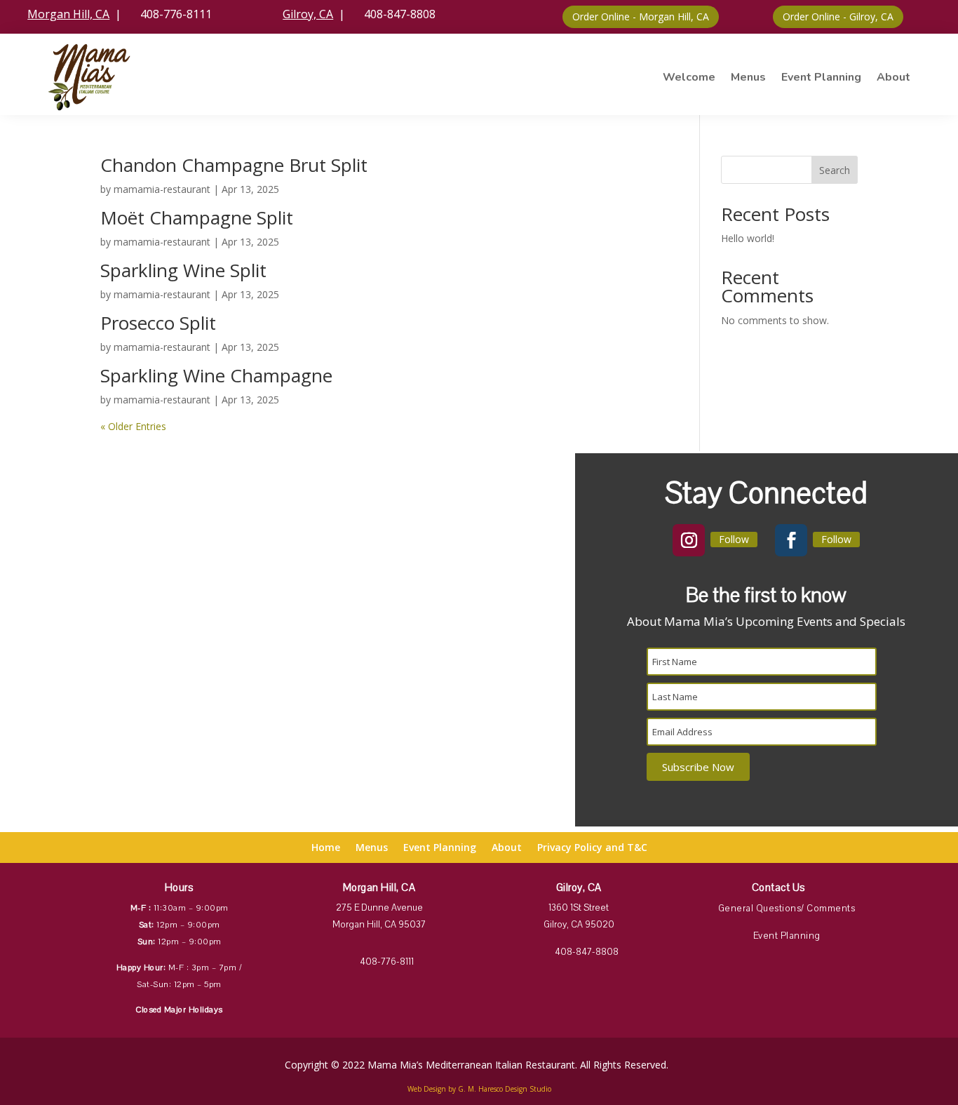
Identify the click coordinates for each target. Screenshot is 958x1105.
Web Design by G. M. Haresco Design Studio (479, 1089)
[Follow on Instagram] (689, 540)
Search (834, 170)
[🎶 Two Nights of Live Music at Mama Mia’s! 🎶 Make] (287, 557)
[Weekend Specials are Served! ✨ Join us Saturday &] (56, 623)
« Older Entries (133, 426)
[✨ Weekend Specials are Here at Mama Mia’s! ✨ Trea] (172, 623)
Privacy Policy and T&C (592, 848)
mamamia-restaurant (162, 189)
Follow (734, 539)
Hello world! (747, 238)
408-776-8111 (168, 14)
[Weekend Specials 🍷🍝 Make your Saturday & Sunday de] (287, 491)
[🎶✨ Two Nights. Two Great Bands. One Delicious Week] (518, 623)
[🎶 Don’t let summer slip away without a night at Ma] (518, 557)
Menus (748, 77)
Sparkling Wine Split (183, 270)
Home (325, 848)
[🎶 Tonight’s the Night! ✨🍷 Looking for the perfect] (287, 623)
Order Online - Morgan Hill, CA (640, 16)
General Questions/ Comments (787, 908)
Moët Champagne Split (196, 217)
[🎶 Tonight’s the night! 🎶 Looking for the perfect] (402, 623)
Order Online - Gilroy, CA (838, 16)
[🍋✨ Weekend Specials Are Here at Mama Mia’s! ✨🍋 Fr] (56, 557)
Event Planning (821, 77)
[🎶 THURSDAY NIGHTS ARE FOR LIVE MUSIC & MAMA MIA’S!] (402, 491)
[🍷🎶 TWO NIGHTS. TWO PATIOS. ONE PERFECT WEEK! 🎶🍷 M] (172, 491)
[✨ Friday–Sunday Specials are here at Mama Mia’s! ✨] (402, 557)
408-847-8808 (392, 14)
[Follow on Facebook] (791, 540)
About (893, 77)
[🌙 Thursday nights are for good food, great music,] (56, 491)
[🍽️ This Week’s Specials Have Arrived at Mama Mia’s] (172, 557)
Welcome (689, 77)
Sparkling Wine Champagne (216, 375)
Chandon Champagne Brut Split (233, 165)
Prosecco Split (158, 322)
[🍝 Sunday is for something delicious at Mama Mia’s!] (518, 491)
